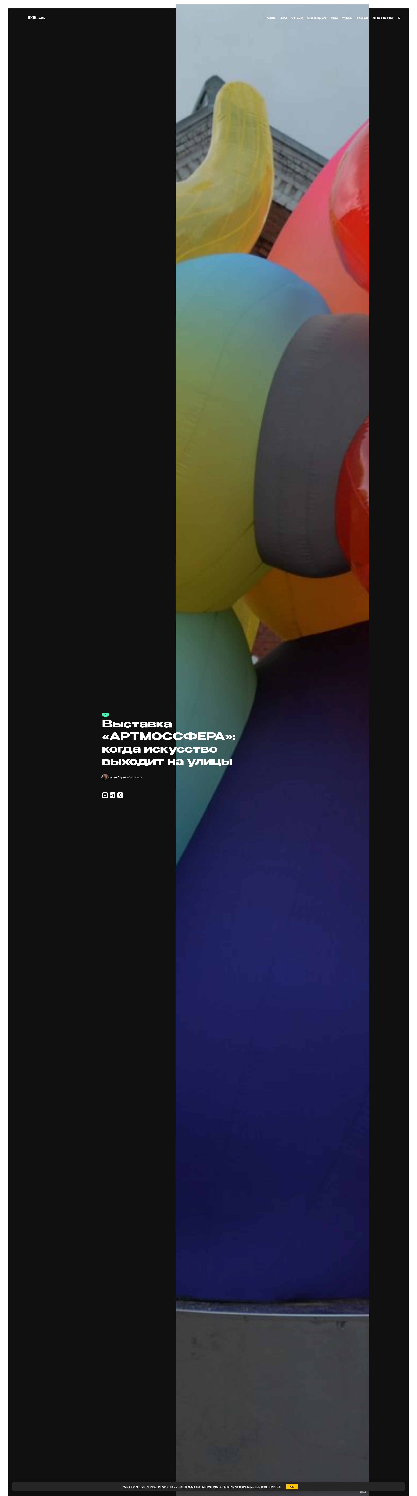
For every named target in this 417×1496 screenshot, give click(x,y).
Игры (334, 18)
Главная (271, 18)
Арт (105, 714)
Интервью (362, 18)
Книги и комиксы (382, 18)
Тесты (283, 18)
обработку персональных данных (240, 1486)
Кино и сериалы (317, 18)
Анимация (297, 18)
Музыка (347, 18)
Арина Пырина (118, 777)
